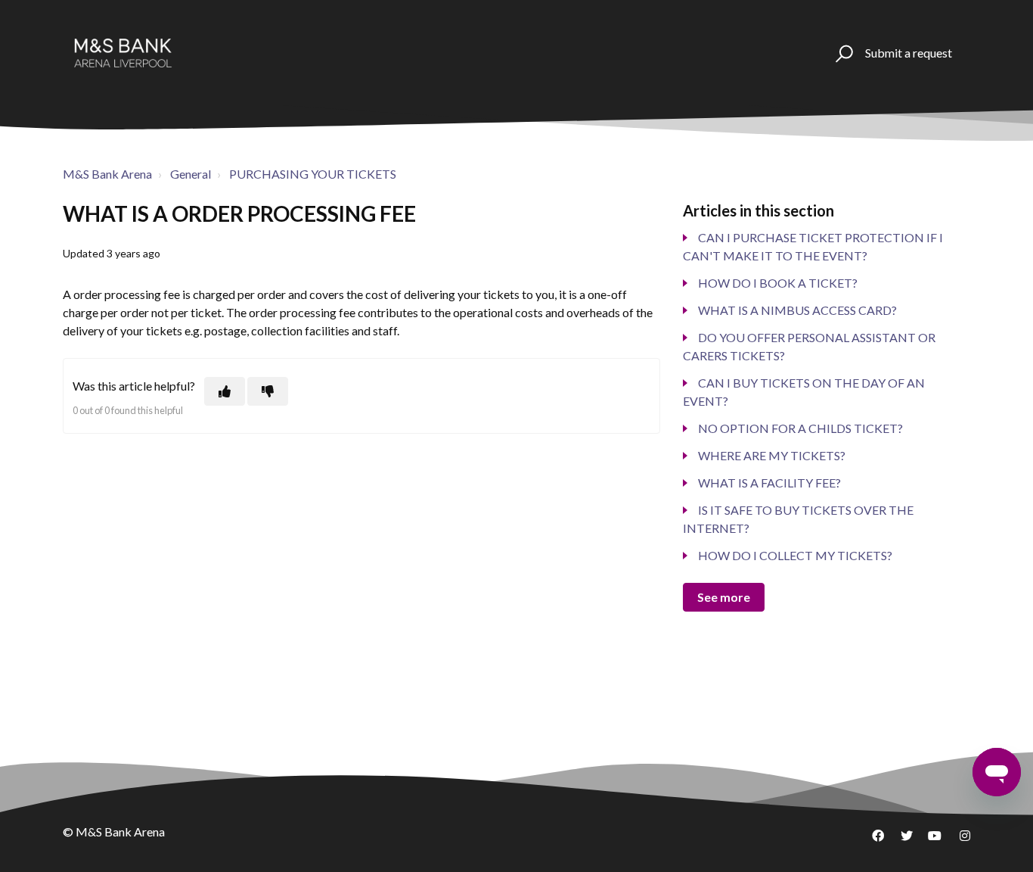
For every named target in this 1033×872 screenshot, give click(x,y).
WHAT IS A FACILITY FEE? (769, 482)
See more (723, 597)
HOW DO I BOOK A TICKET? (778, 283)
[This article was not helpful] (267, 391)
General (190, 174)
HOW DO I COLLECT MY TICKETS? (795, 555)
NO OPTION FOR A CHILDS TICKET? (800, 428)
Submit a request (908, 52)
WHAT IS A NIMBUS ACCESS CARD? (797, 310)
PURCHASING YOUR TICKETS (312, 174)
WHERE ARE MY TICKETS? (771, 455)
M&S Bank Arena (107, 174)
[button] (842, 53)
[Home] (122, 52)
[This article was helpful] (224, 391)
